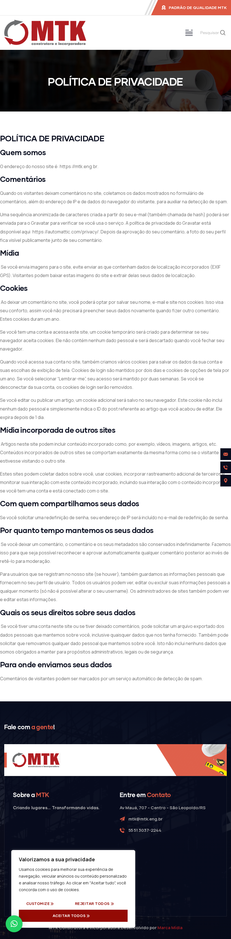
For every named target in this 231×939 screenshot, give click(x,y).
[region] (73, 889)
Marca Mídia (170, 928)
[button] (14, 923)
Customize (38, 903)
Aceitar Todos (69, 915)
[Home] (45, 33)
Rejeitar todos (92, 903)
